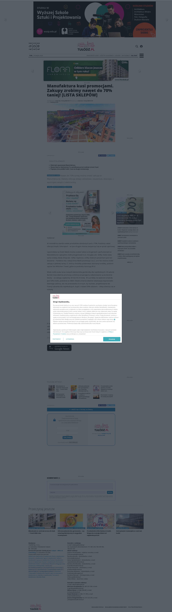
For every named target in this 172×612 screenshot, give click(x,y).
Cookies (63, 334)
